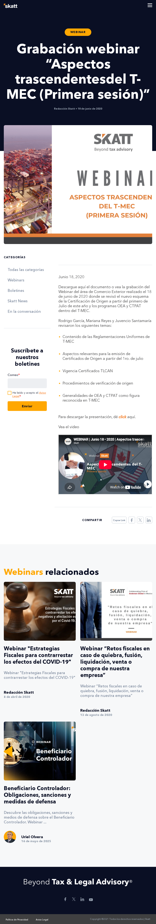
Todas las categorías (26, 269)
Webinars (16, 280)
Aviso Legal (42, 919)
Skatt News (18, 301)
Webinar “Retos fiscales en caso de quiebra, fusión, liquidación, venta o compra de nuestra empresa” (115, 661)
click (122, 417)
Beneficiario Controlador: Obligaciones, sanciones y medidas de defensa (37, 795)
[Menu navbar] (150, 5)
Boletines (16, 290)
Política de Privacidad (17, 919)
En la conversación (24, 311)
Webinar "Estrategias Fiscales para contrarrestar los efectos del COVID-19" (38, 655)
